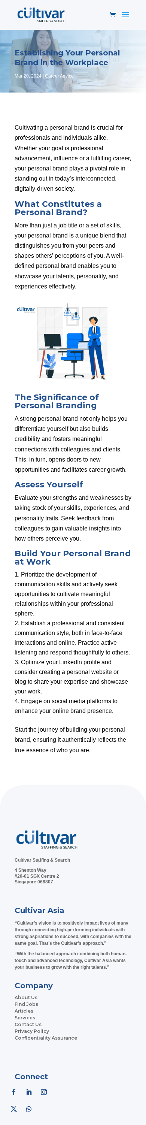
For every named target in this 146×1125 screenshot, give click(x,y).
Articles (24, 1011)
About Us (26, 997)
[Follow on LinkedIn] (29, 1092)
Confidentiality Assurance (46, 1038)
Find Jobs (26, 1004)
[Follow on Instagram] (44, 1092)
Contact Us (28, 1024)
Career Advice (59, 76)
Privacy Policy (32, 1031)
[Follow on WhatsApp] (29, 1109)
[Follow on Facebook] (14, 1092)
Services (25, 1017)
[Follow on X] (14, 1109)
